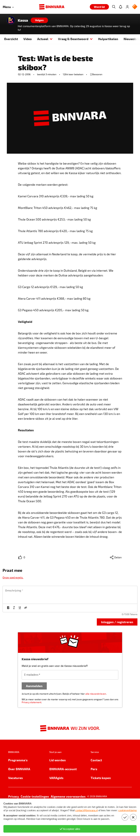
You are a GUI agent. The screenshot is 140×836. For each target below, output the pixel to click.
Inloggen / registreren (117, 622)
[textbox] (70, 595)
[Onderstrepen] (20, 608)
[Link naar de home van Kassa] (11, 20)
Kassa (23, 20)
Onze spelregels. (13, 577)
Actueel (42, 39)
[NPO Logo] (134, 7)
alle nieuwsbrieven (95, 693)
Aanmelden (34, 686)
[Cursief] (14, 608)
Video (27, 39)
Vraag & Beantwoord (73, 39)
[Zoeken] (114, 7)
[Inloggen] (127, 7)
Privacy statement (31, 702)
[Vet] (8, 608)
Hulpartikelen (108, 39)
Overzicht (11, 39)
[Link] (25, 608)
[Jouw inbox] (120, 7)
